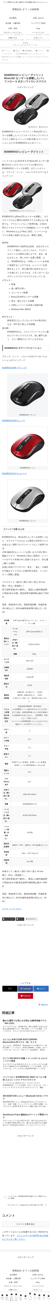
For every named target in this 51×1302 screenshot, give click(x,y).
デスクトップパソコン (13, 1286)
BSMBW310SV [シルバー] (14, 473)
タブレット (37, 1290)
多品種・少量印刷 (13, 1278)
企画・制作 (13, 1282)
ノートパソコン (37, 1286)
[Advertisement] (25, 952)
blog (37, 1282)
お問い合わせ (37, 1275)
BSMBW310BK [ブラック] (14, 368)
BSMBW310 (32, 919)
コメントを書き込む (25, 1224)
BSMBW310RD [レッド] (13, 421)
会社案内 (13, 1275)
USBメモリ (13, 1290)
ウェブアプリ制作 (37, 1278)
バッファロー (15, 909)
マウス (5, 909)
